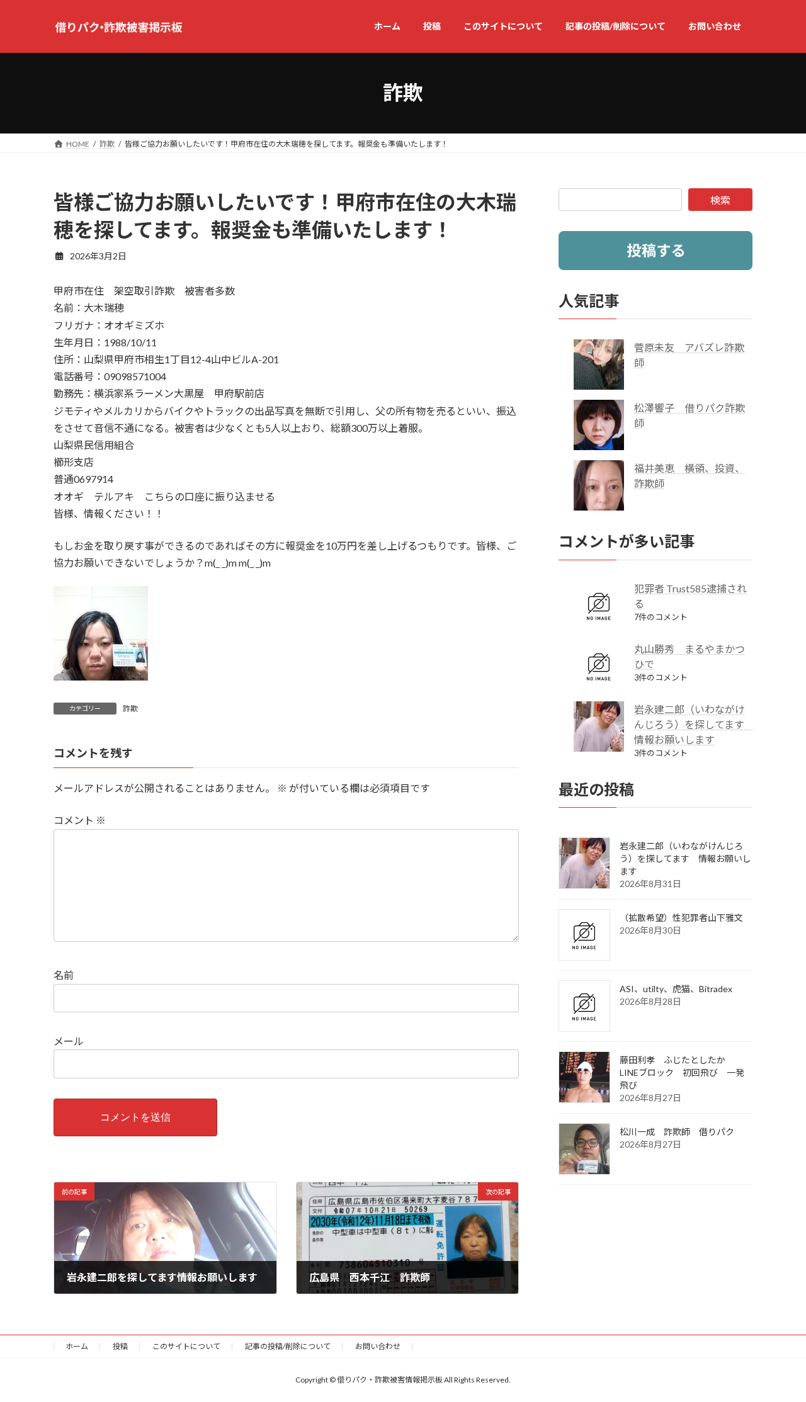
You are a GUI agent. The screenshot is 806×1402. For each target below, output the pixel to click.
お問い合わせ (377, 1346)
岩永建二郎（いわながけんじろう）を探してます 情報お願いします (694, 724)
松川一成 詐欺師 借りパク (677, 1131)
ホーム (76, 1346)
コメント (80, 820)
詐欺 (130, 708)
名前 (64, 975)
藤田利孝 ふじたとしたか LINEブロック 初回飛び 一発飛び (682, 1072)
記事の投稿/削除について (288, 1346)
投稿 (120, 1346)
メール (69, 1041)
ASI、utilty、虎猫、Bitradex (676, 988)
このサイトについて (186, 1346)
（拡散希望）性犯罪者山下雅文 (681, 917)
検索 (720, 200)
